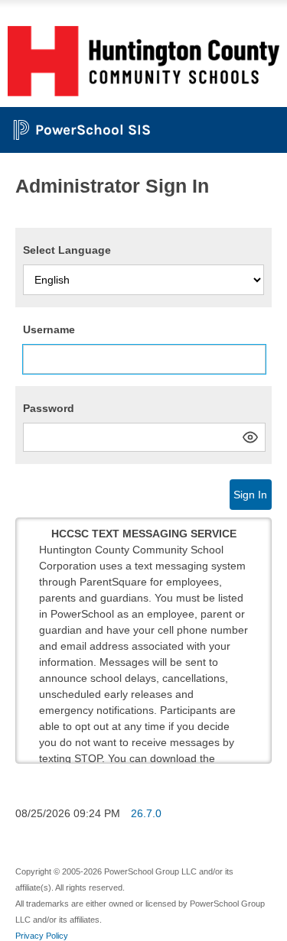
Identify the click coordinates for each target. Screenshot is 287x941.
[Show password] (250, 437)
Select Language (67, 250)
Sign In (250, 494)
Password (48, 408)
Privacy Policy (41, 935)
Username (49, 329)
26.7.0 (146, 813)
